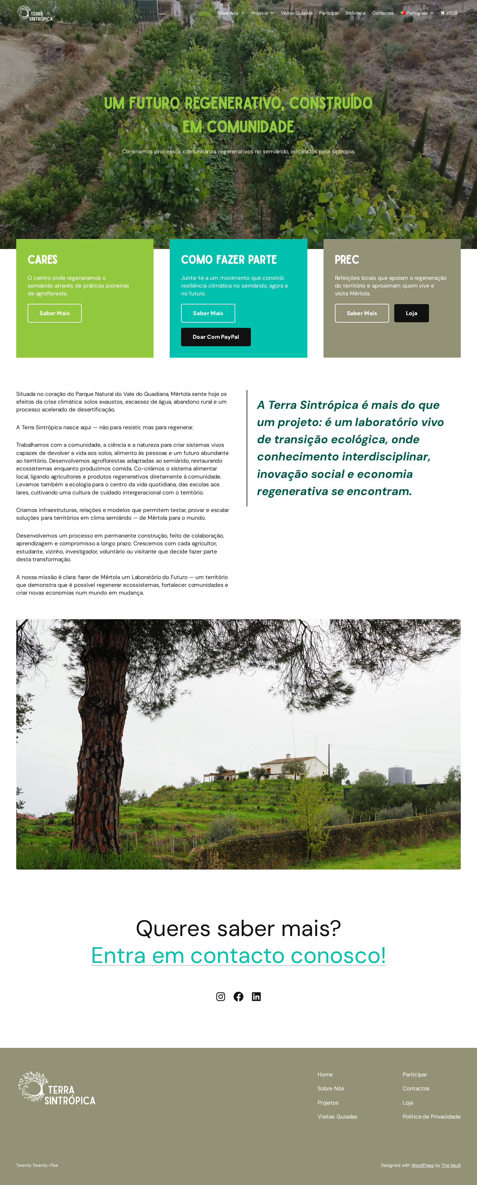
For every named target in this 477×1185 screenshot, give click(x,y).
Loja (412, 313)
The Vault (451, 1165)
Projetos (259, 13)
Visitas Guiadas (297, 13)
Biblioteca (356, 13)
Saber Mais (55, 313)
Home (204, 13)
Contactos (383, 13)
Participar (329, 13)
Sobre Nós (227, 13)
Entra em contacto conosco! (238, 955)
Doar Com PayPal (216, 336)
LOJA (452, 13)
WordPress (422, 1165)
